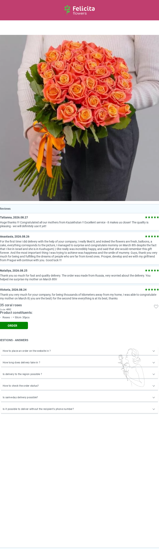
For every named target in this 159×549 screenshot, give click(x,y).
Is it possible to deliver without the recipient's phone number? (38, 409)
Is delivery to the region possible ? (22, 374)
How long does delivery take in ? (21, 362)
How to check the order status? (21, 385)
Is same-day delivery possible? (20, 397)
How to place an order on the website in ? (27, 350)
